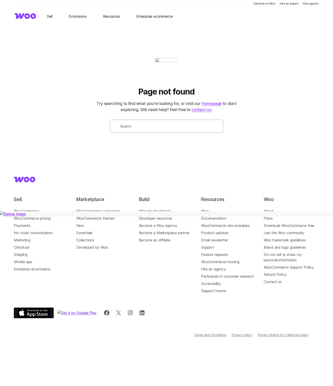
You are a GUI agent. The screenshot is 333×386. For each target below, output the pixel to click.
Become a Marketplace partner (164, 233)
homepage (212, 103)
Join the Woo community (284, 233)
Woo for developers (155, 211)
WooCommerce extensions (98, 211)
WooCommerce (26, 211)
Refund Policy (275, 274)
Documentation (213, 218)
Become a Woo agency (158, 225)
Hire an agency (213, 269)
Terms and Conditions (210, 335)
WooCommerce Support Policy (289, 267)
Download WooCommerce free (289, 225)
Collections (85, 240)
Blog (204, 211)
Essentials (84, 233)
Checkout (22, 247)
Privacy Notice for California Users (283, 335)
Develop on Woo (264, 3)
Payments (22, 225)
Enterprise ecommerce (32, 269)
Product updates (214, 233)
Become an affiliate (155, 240)
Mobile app (23, 262)
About (268, 211)
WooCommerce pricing (32, 218)
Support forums (213, 291)
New (80, 225)
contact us (201, 109)
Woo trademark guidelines (285, 240)
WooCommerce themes (95, 218)
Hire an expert (289, 3)
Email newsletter (214, 240)
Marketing (22, 240)
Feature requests (214, 254)
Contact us (273, 281)
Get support (311, 3)
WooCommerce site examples (225, 225)
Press (268, 218)
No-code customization (33, 233)
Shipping (20, 254)
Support (207, 247)
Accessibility (211, 283)
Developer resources (155, 218)
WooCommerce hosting (220, 262)
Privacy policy (242, 335)
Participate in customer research (227, 276)
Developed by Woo (92, 247)
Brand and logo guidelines (285, 247)
